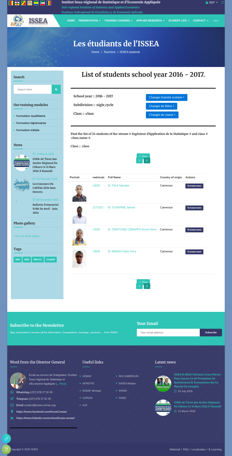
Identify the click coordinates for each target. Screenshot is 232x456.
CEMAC (87, 376)
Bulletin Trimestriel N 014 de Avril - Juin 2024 (46, 208)
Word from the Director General (37, 362)
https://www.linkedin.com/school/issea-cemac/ (45, 418)
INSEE (122, 397)
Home (71, 20)
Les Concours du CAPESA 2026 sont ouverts (44, 188)
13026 (96, 229)
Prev (144, 156)
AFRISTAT (88, 383)
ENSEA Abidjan (127, 383)
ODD (26, 259)
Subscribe (211, 332)
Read (63, 383)
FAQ (185, 449)
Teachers (110, 52)
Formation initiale (27, 130)
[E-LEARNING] (6, 449)
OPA (17, 259)
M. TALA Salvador (118, 185)
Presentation (88, 20)
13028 (96, 251)
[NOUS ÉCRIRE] (6, 438)
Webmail (175, 449)
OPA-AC (38, 259)
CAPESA (87, 397)
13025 (96, 185)
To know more (194, 186)
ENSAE (123, 390)
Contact (199, 20)
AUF (85, 405)
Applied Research (149, 20)
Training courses (117, 20)
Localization (199, 449)
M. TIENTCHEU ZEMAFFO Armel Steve (132, 229)
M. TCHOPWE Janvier (121, 207)
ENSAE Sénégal (91, 390)
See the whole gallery (27, 236)
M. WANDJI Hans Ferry (122, 251)
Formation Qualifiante (30, 116)
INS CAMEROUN (128, 376)
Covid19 (50, 259)
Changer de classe (161, 114)
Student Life (177, 20)
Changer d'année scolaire (165, 97)
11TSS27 (98, 207)
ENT (212, 2)
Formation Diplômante (31, 123)
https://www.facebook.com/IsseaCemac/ (41, 411)
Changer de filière (160, 106)
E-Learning (215, 449)
